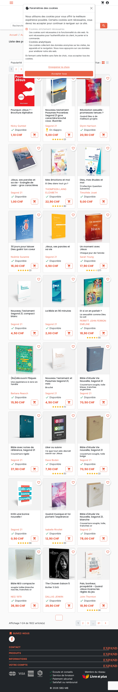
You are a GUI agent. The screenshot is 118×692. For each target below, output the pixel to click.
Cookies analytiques (40, 41)
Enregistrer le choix (59, 67)
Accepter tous (59, 73)
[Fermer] (91, 8)
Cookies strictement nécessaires (46, 29)
